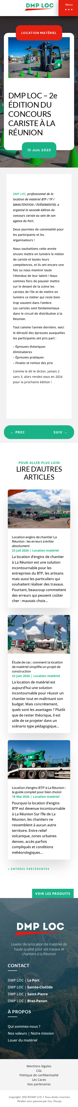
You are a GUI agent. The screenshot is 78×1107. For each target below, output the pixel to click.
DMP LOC (19, 194)
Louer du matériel (22, 1040)
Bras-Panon (37, 1001)
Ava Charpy (54, 1101)
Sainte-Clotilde (40, 987)
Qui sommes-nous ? (24, 1026)
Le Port (33, 980)
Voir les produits (52, 893)
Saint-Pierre (37, 994)
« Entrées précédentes (29, 869)
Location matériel (39, 33)
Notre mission (42, 1033)
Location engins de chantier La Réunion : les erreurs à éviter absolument (34, 541)
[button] (68, 8)
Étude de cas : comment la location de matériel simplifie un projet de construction (37, 666)
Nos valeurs (17, 1033)
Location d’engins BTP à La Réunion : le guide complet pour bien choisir (39, 789)
